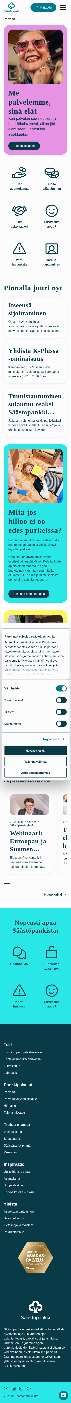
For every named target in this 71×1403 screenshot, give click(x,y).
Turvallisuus (12, 1066)
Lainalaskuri (12, 1072)
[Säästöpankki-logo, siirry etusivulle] (11, 7)
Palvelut (9, 1092)
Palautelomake (14, 1232)
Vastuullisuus (13, 1132)
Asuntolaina (12, 1178)
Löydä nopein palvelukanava (23, 1052)
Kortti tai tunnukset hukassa (22, 1059)
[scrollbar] (35, 883)
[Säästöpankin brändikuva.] (6, 1388)
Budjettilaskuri (13, 1185)
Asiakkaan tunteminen (19, 1211)
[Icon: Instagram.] (21, 1388)
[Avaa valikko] (63, 7)
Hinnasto (10, 1105)
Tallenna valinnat (35, 761)
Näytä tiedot (51, 739)
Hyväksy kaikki (35, 750)
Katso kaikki (53, 894)
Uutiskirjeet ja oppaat (18, 1171)
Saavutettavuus (14, 1218)
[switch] (61, 700)
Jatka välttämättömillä (35, 772)
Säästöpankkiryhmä (17, 1145)
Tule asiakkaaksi (24, 145)
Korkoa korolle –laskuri (19, 1192)
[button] (63, 1395)
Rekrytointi (11, 1152)
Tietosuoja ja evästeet (18, 1225)
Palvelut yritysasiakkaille (20, 1099)
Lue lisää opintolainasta (29, 593)
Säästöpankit (12, 1138)
